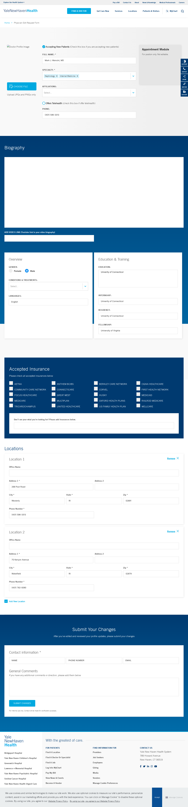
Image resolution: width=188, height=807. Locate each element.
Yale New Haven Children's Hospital (20, 758)
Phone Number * (16, 508)
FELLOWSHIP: (105, 324)
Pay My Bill (51, 772)
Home (7, 23)
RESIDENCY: (104, 310)
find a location (53, 752)
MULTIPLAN (63, 400)
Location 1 (17, 459)
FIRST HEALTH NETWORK (155, 389)
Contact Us (127, 2)
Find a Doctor (79, 11)
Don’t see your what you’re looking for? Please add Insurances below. (45, 419)
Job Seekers (98, 757)
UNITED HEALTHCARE (68, 406)
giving (95, 767)
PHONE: (46, 109)
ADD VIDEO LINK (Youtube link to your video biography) (29, 232)
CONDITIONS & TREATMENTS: (23, 280)
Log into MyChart (53, 767)
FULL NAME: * (49, 54)
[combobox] (44, 92)
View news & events (55, 778)
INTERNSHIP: (104, 295)
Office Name (14, 467)
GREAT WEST (63, 395)
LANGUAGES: (15, 296)
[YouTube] (155, 766)
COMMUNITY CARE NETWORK (30, 389)
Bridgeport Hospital (13, 753)
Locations (132, 11)
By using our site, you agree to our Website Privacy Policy (95, 801)
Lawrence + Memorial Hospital (18, 768)
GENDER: (13, 267)
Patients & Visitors (151, 11)
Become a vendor (54, 783)
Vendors (96, 778)
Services (118, 11)
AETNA (18, 384)
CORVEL (103, 389)
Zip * (125, 494)
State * (69, 494)
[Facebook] (140, 766)
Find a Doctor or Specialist (58, 757)
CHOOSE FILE (21, 86)
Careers (181, 2)
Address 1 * (14, 481)
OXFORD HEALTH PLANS (112, 400)
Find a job (50, 762)
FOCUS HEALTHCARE (25, 395)
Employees (98, 762)
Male (32, 270)
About (137, 2)
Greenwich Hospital (13, 763)
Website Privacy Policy (58, 801)
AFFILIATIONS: (49, 86)
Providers (97, 752)
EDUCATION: (104, 267)
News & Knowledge (149, 2)
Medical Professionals (167, 2)
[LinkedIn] (148, 766)
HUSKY (103, 395)
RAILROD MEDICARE (152, 400)
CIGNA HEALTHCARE (152, 384)
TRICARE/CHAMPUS (25, 406)
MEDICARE (20, 400)
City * (11, 494)
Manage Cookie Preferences (105, 783)
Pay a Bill (116, 2)
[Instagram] (152, 766)
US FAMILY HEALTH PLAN (112, 406)
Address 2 (99, 481)
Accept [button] (157, 797)
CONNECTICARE (65, 389)
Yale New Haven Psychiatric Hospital (20, 773)
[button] (56, 76)
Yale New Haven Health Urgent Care (20, 783)
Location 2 (17, 532)
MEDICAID (147, 395)
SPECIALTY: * (48, 70)
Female (17, 270)
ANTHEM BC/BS (65, 384)
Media (95, 772)
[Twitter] (144, 766)
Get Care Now (103, 11)
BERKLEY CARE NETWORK (113, 384)
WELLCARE (147, 406)
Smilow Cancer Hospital (15, 778)
